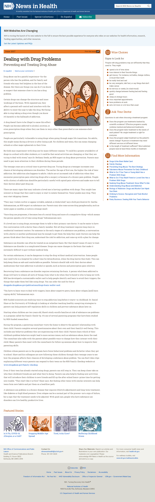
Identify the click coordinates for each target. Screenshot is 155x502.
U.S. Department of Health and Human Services (77, 493)
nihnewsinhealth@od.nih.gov (51, 452)
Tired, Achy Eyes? (62, 433)
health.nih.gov (134, 452)
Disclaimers (92, 472)
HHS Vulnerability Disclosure (69, 477)
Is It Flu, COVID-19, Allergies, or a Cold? (12, 434)
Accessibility (103, 472)
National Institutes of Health (77, 487)
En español (8, 71)
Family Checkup (115, 164)
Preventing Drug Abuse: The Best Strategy (126, 167)
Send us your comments (24, 71)
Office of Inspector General (92, 477)
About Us (68, 472)
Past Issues (58, 472)
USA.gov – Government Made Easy (118, 477)
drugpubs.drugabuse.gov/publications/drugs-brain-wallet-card (32, 285)
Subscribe (74, 468)
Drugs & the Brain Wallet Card (121, 161)
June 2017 (10, 51)
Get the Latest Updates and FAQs (18, 43)
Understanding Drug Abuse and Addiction (125, 186)
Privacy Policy (80, 472)
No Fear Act (51, 477)
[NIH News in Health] (30, 7)
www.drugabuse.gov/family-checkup (21, 365)
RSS (84, 468)
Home (49, 472)
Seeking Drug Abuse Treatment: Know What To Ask (129, 183)
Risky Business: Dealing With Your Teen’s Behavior (129, 199)
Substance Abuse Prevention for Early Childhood (128, 169)
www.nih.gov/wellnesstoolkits (127, 458)
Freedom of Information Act (34, 477)
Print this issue (90, 52)
